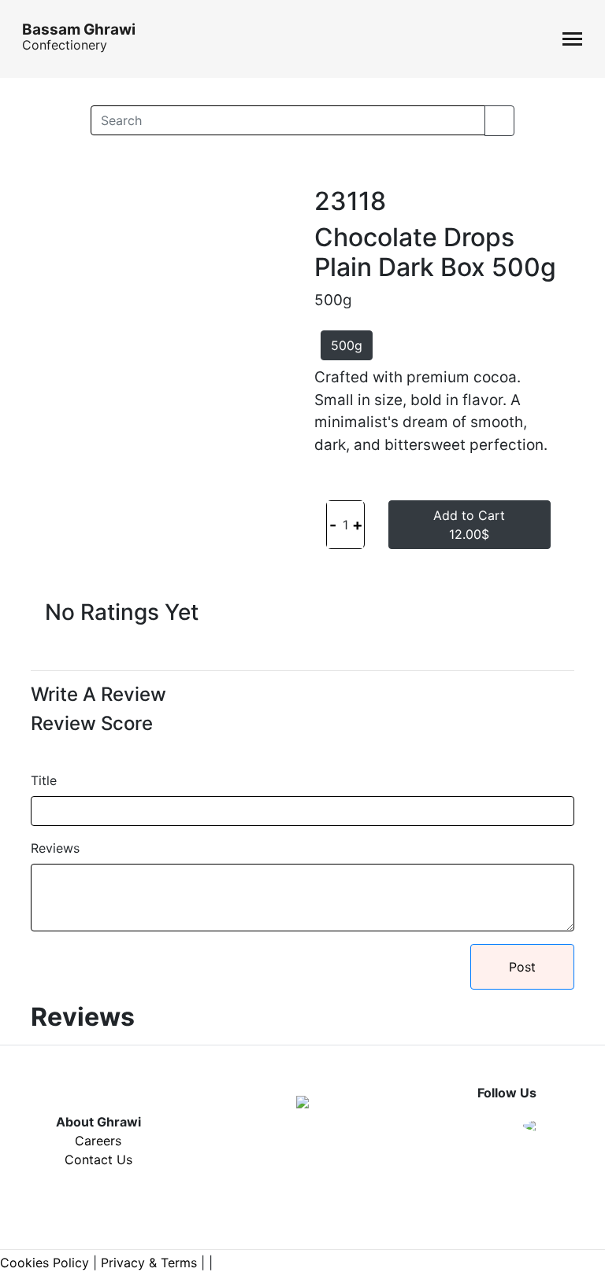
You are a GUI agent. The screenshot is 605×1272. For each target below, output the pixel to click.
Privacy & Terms (149, 1262)
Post (522, 967)
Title (44, 780)
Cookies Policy (44, 1262)
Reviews (55, 848)
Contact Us (98, 1159)
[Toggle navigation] (572, 39)
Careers (98, 1140)
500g (346, 345)
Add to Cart (469, 524)
